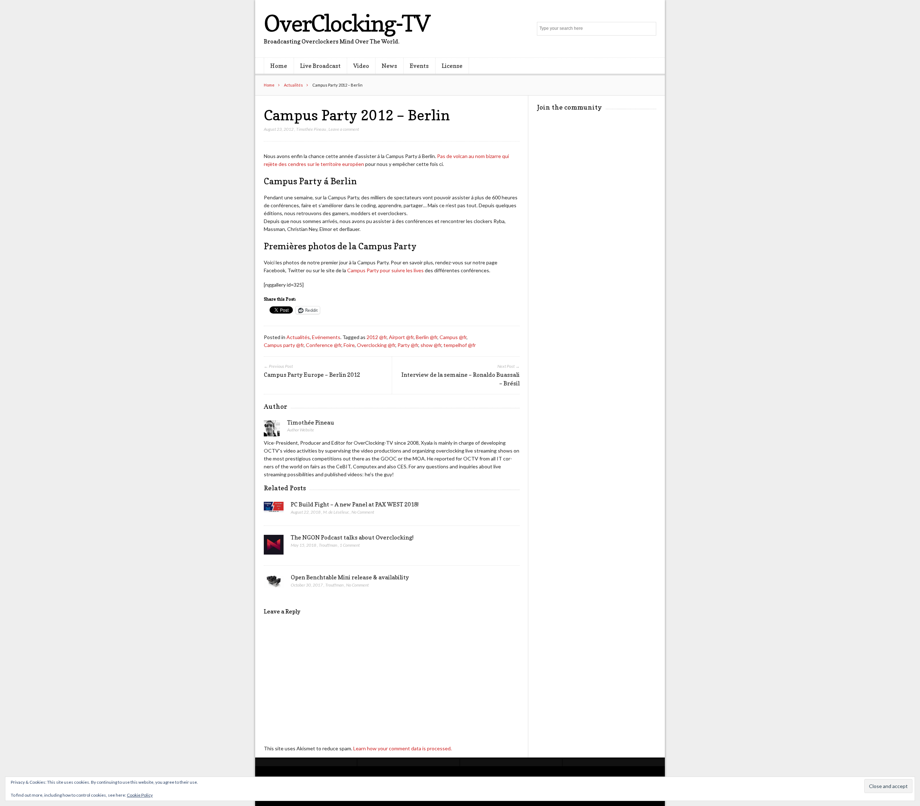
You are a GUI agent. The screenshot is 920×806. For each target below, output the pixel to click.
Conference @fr (323, 345)
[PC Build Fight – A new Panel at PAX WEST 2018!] (274, 509)
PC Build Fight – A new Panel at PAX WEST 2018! (355, 504)
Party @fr (407, 345)
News (389, 65)
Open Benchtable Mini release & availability (350, 577)
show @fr (430, 345)
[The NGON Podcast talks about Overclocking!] (274, 546)
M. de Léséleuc (336, 512)
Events (419, 65)
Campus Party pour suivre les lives (385, 270)
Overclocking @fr (376, 345)
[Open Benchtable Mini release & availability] (274, 583)
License (452, 65)
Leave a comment (343, 129)
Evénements (326, 337)
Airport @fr (401, 337)
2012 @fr (377, 337)
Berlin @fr (426, 337)
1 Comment (350, 545)
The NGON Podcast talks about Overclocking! (352, 537)
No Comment (362, 512)
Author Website (300, 429)
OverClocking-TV (347, 23)
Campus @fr (453, 337)
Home (278, 65)
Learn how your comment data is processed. (402, 748)
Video (361, 65)
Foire (349, 345)
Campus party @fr (284, 345)
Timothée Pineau (311, 129)
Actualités (293, 85)
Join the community (569, 107)
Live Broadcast (320, 65)
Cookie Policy (140, 795)
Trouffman (328, 545)
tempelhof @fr (459, 345)
